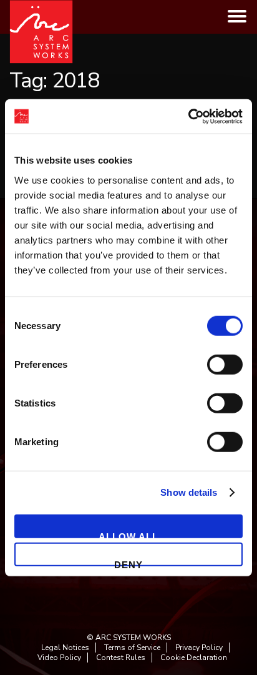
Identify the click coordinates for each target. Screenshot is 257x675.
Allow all (128, 534)
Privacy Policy (199, 648)
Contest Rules (120, 658)
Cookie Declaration (193, 658)
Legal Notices (65, 648)
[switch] (225, 364)
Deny (128, 562)
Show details (188, 492)
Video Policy (59, 658)
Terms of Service (132, 648)
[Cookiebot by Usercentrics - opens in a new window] (188, 116)
